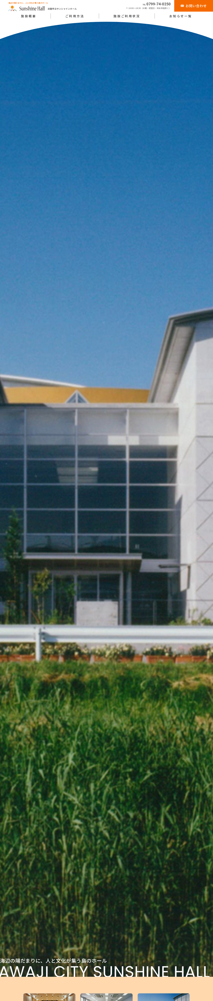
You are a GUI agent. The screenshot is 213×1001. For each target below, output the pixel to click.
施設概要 (28, 16)
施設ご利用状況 (126, 16)
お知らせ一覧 (180, 16)
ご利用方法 (74, 16)
